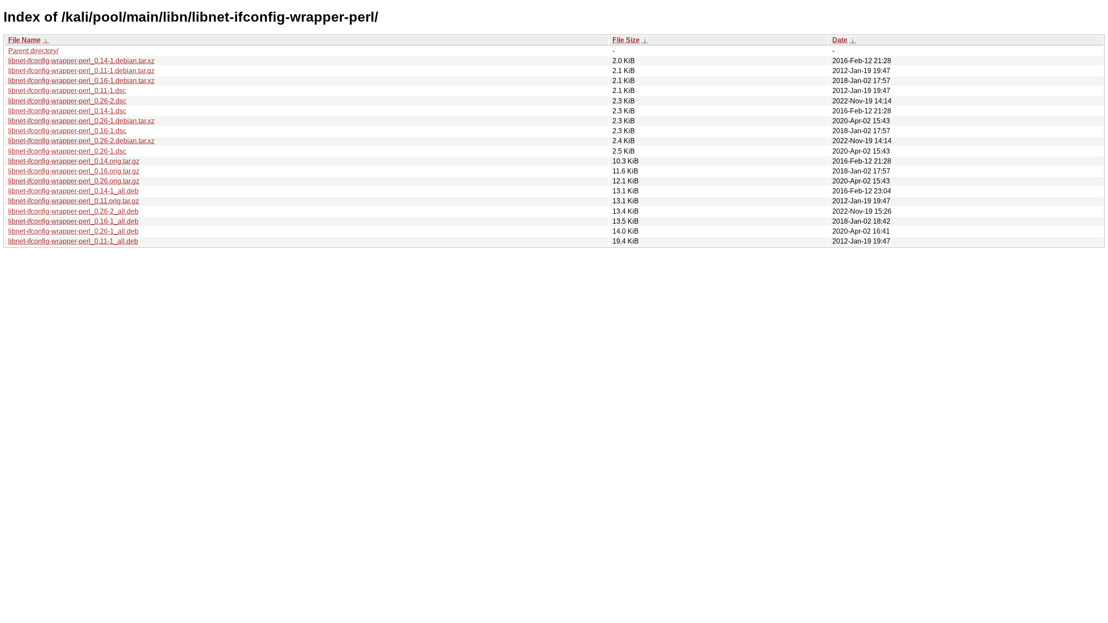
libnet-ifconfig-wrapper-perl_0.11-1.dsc (67, 90)
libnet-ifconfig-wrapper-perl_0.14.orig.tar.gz (73, 161)
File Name (24, 40)
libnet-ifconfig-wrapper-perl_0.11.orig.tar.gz (73, 201)
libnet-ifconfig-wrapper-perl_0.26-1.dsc (67, 151)
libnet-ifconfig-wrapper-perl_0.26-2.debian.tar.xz (81, 141)
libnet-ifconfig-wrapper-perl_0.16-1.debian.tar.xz (81, 80)
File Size (626, 40)
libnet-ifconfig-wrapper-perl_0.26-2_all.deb (73, 211)
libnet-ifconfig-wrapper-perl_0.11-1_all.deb (73, 241)
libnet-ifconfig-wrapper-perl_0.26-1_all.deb (73, 231)
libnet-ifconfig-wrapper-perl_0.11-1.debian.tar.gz (81, 70)
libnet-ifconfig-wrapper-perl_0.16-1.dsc (67, 131)
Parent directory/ (33, 51)
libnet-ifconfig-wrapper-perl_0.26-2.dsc (67, 101)
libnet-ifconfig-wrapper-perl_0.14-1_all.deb (73, 191)
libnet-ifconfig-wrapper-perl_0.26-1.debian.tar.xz (81, 121)
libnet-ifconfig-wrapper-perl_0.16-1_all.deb (73, 221)
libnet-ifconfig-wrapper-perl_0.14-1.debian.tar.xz (81, 60)
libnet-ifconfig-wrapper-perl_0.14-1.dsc (67, 111)
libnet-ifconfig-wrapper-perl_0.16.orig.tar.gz (73, 171)
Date (839, 40)
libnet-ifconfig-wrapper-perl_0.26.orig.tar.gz (73, 181)
